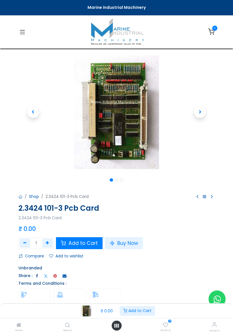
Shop (34, 196)
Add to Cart (139, 311)
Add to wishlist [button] (69, 256)
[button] (33, 112)
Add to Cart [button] (82, 243)
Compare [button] (34, 256)
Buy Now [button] (127, 243)
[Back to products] (204, 197)
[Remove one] (25, 243)
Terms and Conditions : (42, 283)
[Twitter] (46, 276)
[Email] (64, 276)
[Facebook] (37, 276)
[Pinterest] (55, 276)
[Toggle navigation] (22, 31)
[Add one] (47, 243)
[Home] (18, 325)
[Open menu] (116, 325)
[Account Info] (214, 324)
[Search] (67, 325)
